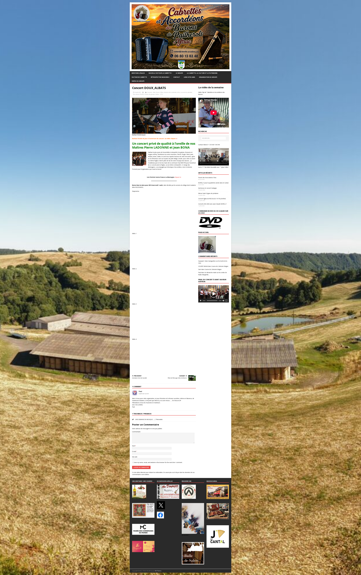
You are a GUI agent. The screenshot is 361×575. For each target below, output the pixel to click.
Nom (133, 446)
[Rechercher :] (213, 138)
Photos (142, 94)
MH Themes (158, 571)
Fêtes (161, 92)
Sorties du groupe (149, 94)
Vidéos (157, 94)
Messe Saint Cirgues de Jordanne (208, 193)
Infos (178, 92)
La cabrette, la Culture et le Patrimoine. (202, 73)
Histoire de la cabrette (170, 92)
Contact (176, 77)
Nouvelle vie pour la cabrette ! (160, 73)
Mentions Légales (138, 73)
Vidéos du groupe (138, 81)
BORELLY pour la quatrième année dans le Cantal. (213, 183)
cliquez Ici (178, 177)
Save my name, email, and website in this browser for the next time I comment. (158, 462)
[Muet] (223, 301)
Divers (158, 92)
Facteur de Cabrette (139, 77)
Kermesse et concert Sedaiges (207, 188)
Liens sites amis (189, 77)
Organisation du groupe (208, 77)
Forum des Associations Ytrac (207, 177)
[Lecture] (201, 301)
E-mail (134, 451)
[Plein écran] (226, 301)
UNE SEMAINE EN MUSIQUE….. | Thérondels (149, 419)
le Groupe (179, 73)
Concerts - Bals (151, 92)
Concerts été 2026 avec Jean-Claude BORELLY (212, 204)
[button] (213, 294)
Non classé (136, 94)
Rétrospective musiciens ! (160, 77)
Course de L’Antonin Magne (219, 266)
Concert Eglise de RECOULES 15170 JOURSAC (212, 199)
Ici (176, 138)
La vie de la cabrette (186, 92)
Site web (134, 457)
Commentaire (136, 432)
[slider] (212, 300)
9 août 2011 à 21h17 (144, 393)
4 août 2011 (138, 92)
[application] (213, 293)
